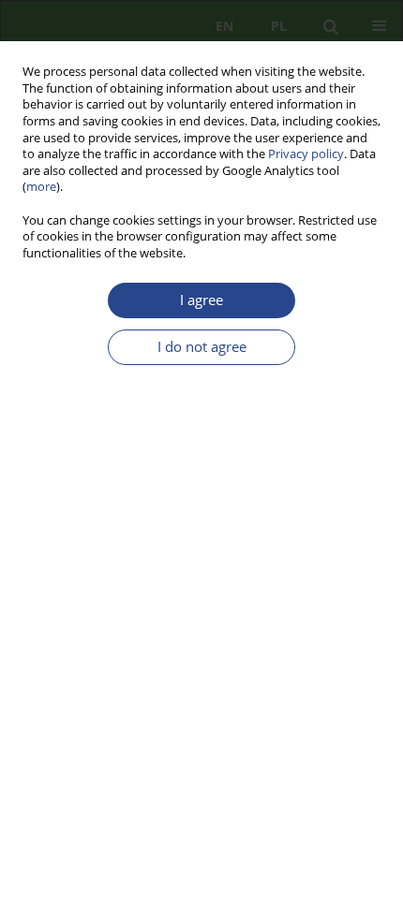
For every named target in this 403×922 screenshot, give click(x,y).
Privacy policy (306, 154)
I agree (201, 300)
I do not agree (201, 347)
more (41, 187)
